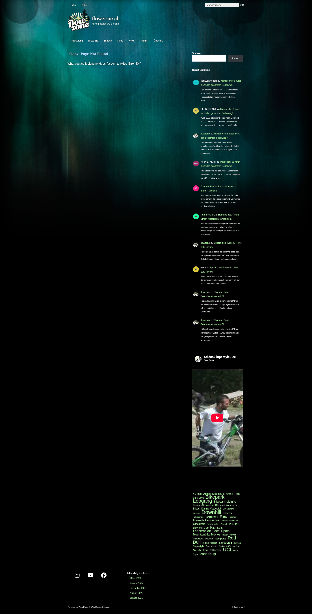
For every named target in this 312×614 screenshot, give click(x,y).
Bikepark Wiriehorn (226, 505)
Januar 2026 (136, 583)
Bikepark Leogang (209, 499)
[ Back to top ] (238, 607)
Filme (120, 40)
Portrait (232, 535)
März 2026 (135, 578)
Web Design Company (100, 607)
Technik (144, 40)
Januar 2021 (136, 597)
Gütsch (224, 524)
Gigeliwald (199, 523)
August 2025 (136, 593)
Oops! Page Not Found (88, 54)
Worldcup (208, 554)
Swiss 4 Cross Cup (229, 546)
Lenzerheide (202, 531)
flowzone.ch (106, 18)
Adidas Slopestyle (213, 493)
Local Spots (221, 531)
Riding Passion (209, 543)
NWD (225, 534)
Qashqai (209, 538)
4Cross (197, 493)
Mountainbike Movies (206, 534)
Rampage (220, 538)
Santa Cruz (225, 542)
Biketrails (93, 40)
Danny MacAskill (211, 508)
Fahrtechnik (211, 516)
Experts (108, 40)
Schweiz (237, 543)
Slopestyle (198, 546)
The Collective (212, 550)
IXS (231, 523)
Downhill (211, 512)
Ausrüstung (77, 40)
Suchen (196, 53)
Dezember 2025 (138, 588)
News (132, 40)
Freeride (232, 517)
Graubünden (213, 524)
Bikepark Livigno (225, 501)
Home (73, 5)
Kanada (216, 527)
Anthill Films (233, 493)
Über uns (158, 40)
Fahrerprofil (198, 517)
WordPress (83, 607)
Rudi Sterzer (207, 214)
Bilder (84, 5)
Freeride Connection (206, 520)
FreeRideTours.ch (230, 520)
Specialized (211, 546)
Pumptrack (198, 538)
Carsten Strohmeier (211, 186)
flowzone (205, 133)
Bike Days (198, 498)
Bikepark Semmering (203, 505)
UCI (227, 549)
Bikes (196, 508)
